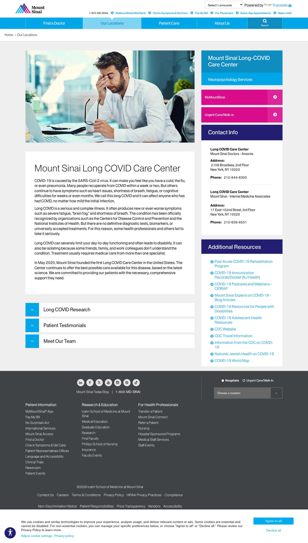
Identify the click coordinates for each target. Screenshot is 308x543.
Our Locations (27, 35)
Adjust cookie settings (36, 536)
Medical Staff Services (153, 440)
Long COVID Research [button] (67, 310)
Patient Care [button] (169, 23)
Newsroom (33, 468)
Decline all (273, 530)
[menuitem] (242, 79)
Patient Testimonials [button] (65, 325)
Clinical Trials (34, 462)
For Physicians (224, 13)
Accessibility (172, 506)
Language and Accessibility (44, 456)
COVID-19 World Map (232, 360)
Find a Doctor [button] (54, 23)
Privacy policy (64, 536)
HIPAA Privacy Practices (144, 495)
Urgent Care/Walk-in (219, 115)
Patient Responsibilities (97, 506)
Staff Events (146, 445)
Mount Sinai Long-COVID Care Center (239, 61)
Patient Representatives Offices (47, 451)
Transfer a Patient (150, 411)
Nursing (143, 428)
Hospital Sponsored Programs (159, 434)
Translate (280, 5)
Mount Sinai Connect (153, 417)
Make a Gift (285, 13)
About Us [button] (222, 23)
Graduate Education (96, 427)
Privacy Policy (114, 495)
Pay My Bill (201, 13)
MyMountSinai (215, 97)
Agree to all (273, 521)
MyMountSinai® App (39, 411)
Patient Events (35, 473)
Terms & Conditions (86, 495)
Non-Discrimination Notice (57, 506)
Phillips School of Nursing (99, 444)
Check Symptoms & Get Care (170, 13)
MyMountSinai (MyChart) (130, 13)
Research (88, 433)
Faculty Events (92, 455)
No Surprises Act (37, 423)
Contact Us (45, 495)
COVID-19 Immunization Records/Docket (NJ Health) (237, 274)
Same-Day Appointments (255, 13)
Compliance (174, 495)
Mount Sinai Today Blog (92, 392)
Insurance (89, 450)
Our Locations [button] (112, 23)
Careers (63, 495)
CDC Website (225, 329)
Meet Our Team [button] (60, 341)
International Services (40, 428)
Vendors (154, 506)
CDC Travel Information (233, 336)
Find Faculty (90, 438)
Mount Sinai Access (39, 434)
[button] (265, 23)
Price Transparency (131, 506)
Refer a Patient (148, 423)
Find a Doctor (34, 440)
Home (9, 35)
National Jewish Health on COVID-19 (244, 354)
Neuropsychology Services (230, 79)
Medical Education (95, 422)
